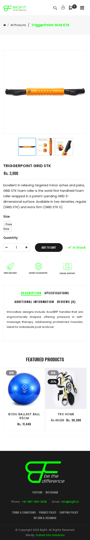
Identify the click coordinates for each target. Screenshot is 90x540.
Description (31, 293)
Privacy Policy (47, 512)
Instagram (51, 492)
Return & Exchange (45, 518)
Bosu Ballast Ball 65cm (24, 416)
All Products (18, 25)
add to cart (49, 247)
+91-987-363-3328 (34, 502)
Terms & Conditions (24, 512)
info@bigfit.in (70, 502)
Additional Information (34, 301)
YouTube (37, 492)
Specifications (56, 293)
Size (6, 216)
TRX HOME (66, 414)
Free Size (7, 226)
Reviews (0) (66, 301)
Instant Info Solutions (50, 535)
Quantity (10, 237)
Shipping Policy (68, 512)
